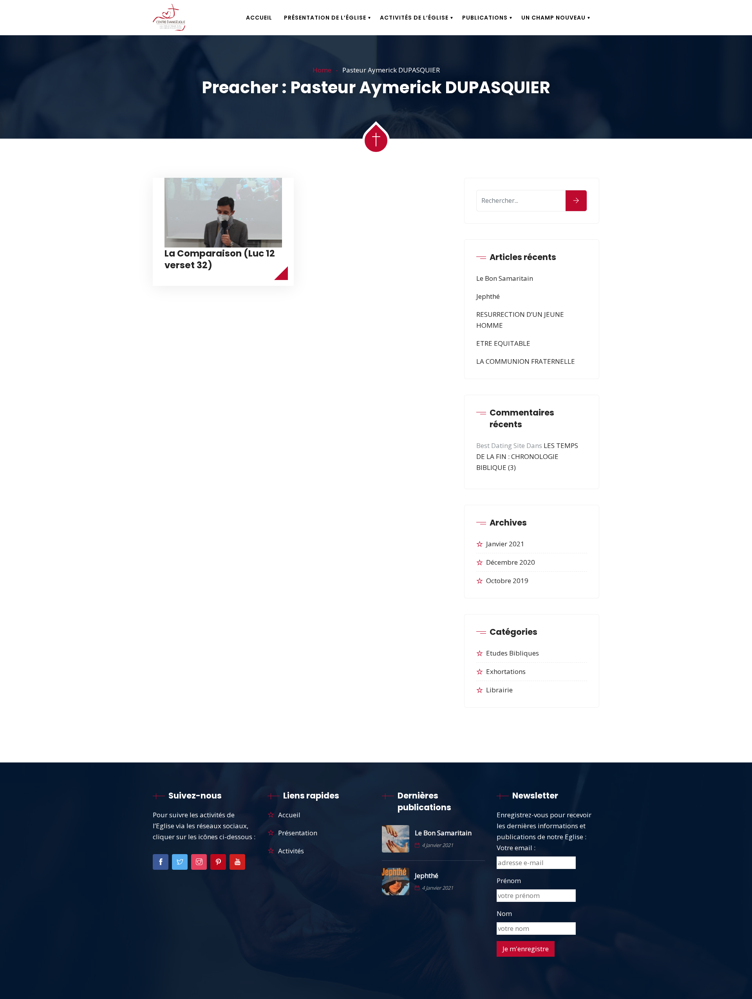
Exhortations (506, 671)
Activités (291, 850)
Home (322, 69)
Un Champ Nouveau (553, 18)
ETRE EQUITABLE (503, 343)
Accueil (259, 18)
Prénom (509, 880)
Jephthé (488, 296)
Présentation (297, 832)
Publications (485, 18)
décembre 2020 (510, 562)
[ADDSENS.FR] (169, 18)
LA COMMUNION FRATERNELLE (525, 361)
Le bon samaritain (504, 278)
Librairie (499, 689)
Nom (504, 913)
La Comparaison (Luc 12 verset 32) (219, 259)
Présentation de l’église (325, 18)
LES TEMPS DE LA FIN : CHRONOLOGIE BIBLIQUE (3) (527, 456)
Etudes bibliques (512, 653)
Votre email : (516, 847)
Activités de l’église (414, 18)
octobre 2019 (507, 580)
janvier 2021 (505, 543)
